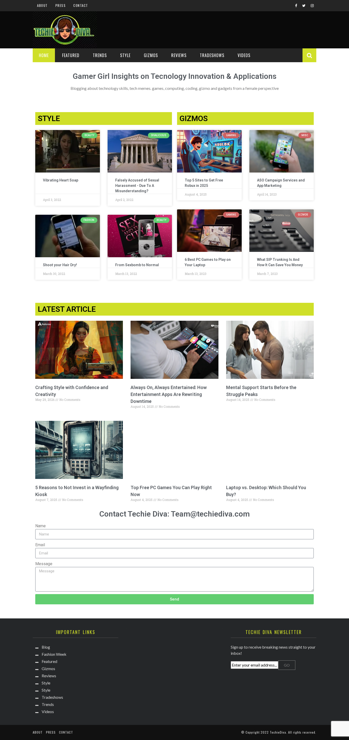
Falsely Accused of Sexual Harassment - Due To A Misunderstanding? (137, 185)
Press (60, 5)
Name (40, 525)
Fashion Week (54, 654)
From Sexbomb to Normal (137, 265)
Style (125, 55)
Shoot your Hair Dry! (60, 265)
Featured (70, 55)
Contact (80, 5)
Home (44, 55)
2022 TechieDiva (273, 732)
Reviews (179, 55)
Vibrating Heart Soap (60, 180)
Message (43, 563)
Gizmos (151, 55)
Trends (100, 55)
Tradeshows (212, 55)
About (42, 5)
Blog (46, 647)
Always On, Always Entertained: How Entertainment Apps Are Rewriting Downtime (169, 394)
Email (40, 544)
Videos (244, 55)
